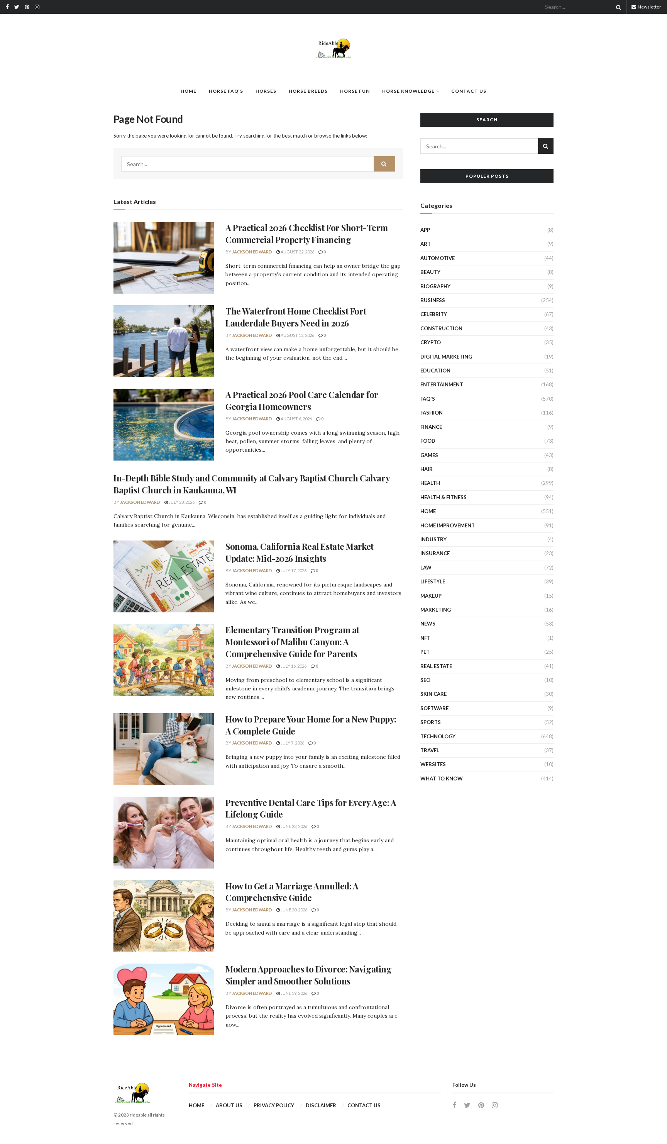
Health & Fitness (443, 497)
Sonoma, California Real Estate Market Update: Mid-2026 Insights (299, 552)
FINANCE (431, 427)
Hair (426, 469)
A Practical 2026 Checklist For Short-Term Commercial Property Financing (306, 233)
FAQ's (427, 399)
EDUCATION (435, 370)
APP (425, 230)
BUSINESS (432, 300)
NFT (425, 638)
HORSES (266, 91)
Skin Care (433, 694)
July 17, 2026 (293, 570)
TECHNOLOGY (437, 736)
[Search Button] (617, 7)
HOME (188, 91)
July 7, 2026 (292, 742)
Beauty (430, 272)
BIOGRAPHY (435, 286)
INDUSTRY (433, 539)
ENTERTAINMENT (441, 384)
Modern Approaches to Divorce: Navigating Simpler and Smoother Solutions (308, 975)
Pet (425, 652)
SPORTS (430, 722)
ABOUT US (229, 1105)
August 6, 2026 (296, 418)
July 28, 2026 (181, 502)
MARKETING (435, 610)
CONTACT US (468, 91)
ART (425, 244)
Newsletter (649, 7)
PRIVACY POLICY (274, 1105)
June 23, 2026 (293, 826)
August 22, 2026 (297, 251)
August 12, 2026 (297, 335)
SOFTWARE (434, 708)
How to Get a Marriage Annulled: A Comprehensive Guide (291, 892)
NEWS (427, 623)
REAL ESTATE (436, 666)
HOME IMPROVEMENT (447, 525)
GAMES (429, 455)
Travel (429, 750)
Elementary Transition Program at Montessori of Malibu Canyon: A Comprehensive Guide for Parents (292, 642)
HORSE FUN (355, 91)
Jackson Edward (252, 251)
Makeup (431, 596)
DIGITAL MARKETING (446, 357)
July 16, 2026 (293, 665)
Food (427, 441)
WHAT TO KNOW (441, 778)
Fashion (431, 413)
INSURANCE (435, 553)
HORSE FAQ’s (226, 91)
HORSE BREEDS (308, 91)
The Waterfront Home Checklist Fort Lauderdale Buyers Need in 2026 (295, 317)
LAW (426, 567)
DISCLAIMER (321, 1105)
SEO (425, 680)
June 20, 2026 (293, 909)
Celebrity (433, 314)
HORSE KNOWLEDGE (408, 91)
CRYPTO (430, 342)
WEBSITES (433, 764)
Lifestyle (432, 581)
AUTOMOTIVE (437, 258)
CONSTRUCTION (441, 328)
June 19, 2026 (293, 993)
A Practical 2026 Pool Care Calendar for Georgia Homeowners (301, 400)
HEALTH (430, 483)
